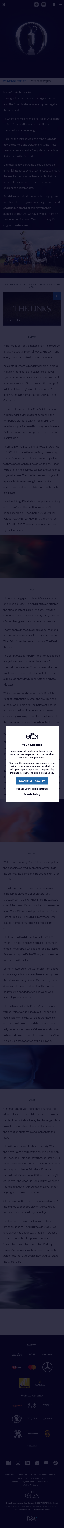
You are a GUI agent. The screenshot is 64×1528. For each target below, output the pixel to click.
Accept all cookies (32, 781)
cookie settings (39, 788)
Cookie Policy (32, 794)
